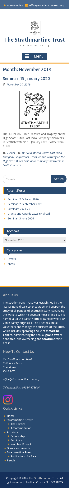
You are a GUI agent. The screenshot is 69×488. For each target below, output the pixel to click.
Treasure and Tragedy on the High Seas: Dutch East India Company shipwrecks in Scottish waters (34, 161)
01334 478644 (15, 5)
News (11, 263)
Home (11, 416)
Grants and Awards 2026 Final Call (29, 213)
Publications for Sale (23, 456)
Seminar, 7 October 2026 (23, 199)
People (11, 460)
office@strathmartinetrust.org (46, 5)
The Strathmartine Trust (34, 40)
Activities (12, 432)
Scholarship (18, 436)
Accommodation (21, 428)
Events (11, 153)
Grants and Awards (18, 448)
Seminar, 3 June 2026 (21, 218)
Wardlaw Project (21, 444)
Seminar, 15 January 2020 (26, 78)
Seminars (16, 440)
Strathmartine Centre (20, 420)
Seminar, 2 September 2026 (25, 204)
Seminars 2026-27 (19, 209)
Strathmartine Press (19, 452)
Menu (39, 56)
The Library (18, 424)
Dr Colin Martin (31, 153)
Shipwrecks (22, 157)
